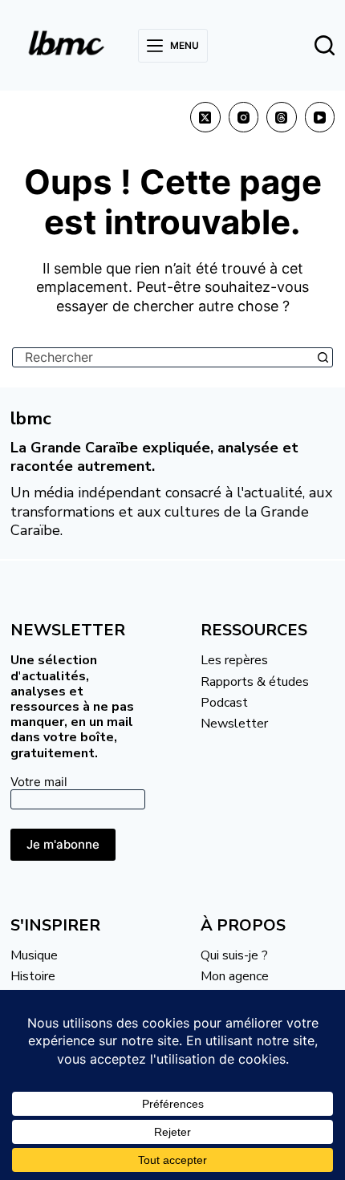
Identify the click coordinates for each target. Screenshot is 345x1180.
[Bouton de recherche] (323, 357)
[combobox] (163, 357)
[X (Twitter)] (205, 117)
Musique (34, 955)
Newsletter (234, 723)
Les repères (234, 660)
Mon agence (235, 976)
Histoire (32, 976)
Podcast (224, 703)
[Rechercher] (325, 45)
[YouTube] (320, 117)
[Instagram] (244, 117)
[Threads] (281, 117)
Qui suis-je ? (234, 955)
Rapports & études (255, 682)
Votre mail (38, 781)
